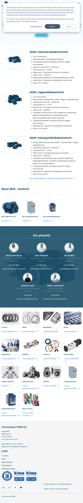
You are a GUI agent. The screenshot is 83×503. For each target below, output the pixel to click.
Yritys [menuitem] (4, 459)
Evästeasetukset (36, 26)
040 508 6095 (41, 265)
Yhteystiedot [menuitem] (7, 465)
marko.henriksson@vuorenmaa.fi (14, 269)
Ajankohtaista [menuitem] (7, 462)
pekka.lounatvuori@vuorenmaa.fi (55, 299)
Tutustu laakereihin (9, 332)
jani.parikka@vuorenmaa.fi (69, 269)
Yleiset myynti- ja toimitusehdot (56, 489)
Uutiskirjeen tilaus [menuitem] (8, 469)
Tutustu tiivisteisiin (50, 359)
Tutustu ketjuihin (70, 332)
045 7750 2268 (14, 265)
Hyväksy (52, 26)
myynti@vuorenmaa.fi (10, 439)
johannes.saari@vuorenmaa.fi (27, 299)
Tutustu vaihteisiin (50, 386)
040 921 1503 (55, 295)
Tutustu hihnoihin (28, 332)
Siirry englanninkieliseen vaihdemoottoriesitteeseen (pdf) (51, 178)
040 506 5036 (69, 265)
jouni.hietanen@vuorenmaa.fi (41, 269)
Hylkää (69, 26)
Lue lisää (5, 221)
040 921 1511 (28, 295)
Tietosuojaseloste (50, 484)
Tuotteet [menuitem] (5, 456)
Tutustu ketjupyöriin (9, 359)
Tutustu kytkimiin (28, 359)
